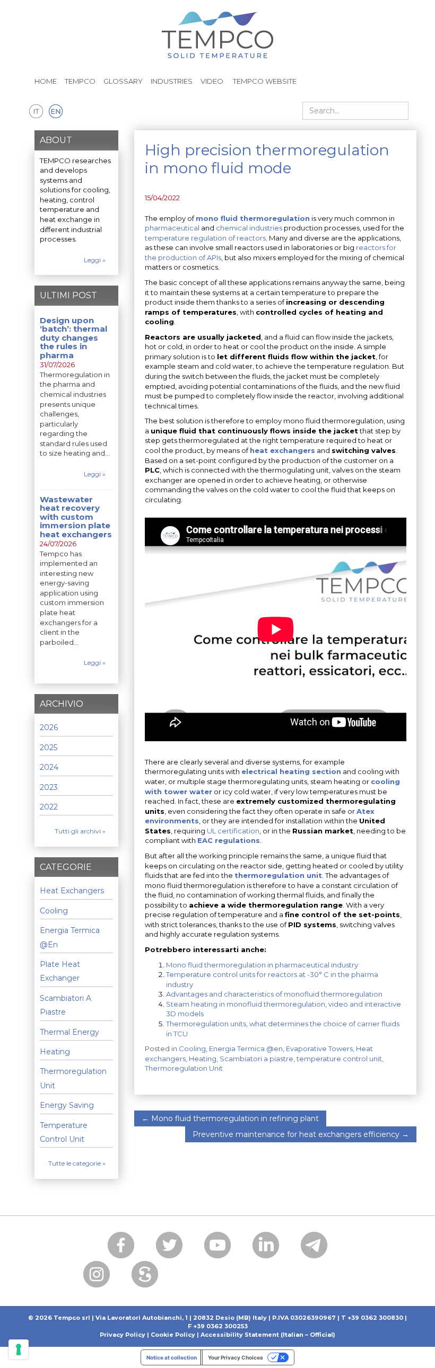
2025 (48, 747)
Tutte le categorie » (77, 1163)
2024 (49, 767)
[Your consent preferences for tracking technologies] (18, 1349)
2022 (49, 807)
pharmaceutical (172, 228)
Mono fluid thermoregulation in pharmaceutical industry (262, 965)
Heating (202, 1058)
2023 (49, 787)
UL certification (233, 831)
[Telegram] (314, 1245)
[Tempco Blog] (217, 28)
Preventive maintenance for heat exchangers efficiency (301, 1134)
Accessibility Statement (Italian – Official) (268, 1334)
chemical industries (249, 228)
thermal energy (69, 1032)
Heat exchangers (72, 890)
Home (45, 81)
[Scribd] (145, 1274)
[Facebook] (121, 1245)
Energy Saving (67, 1105)
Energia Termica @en (246, 1048)
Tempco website (264, 81)
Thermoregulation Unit (184, 1068)
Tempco (80, 81)
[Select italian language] (36, 111)
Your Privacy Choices (235, 1357)
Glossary (123, 81)
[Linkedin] (266, 1245)
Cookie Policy (173, 1334)
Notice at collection (171, 1357)
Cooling (192, 1048)
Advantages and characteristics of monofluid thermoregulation (274, 994)
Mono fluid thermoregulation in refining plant (230, 1118)
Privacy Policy (122, 1334)
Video (212, 81)
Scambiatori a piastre (256, 1058)
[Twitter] (169, 1245)
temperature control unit (339, 1058)
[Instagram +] (96, 1274)
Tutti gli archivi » (80, 831)
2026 (49, 727)
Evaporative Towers (319, 1048)
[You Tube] (217, 1245)
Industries (172, 81)
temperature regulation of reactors (205, 238)
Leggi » (95, 260)
